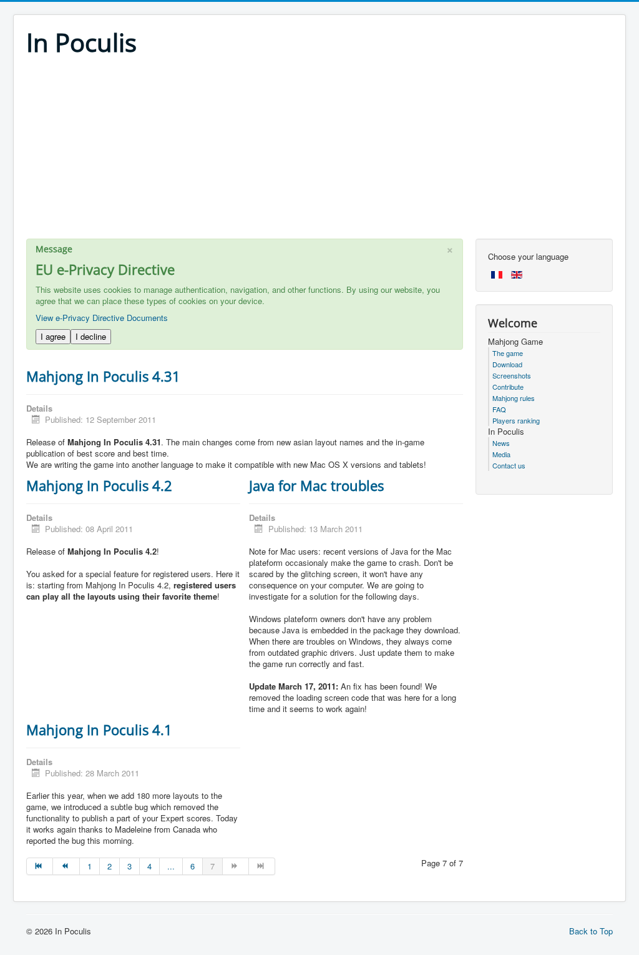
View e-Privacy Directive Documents (102, 318)
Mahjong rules (513, 398)
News (501, 443)
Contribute (508, 387)
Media (501, 454)
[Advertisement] (319, 151)
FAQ (499, 409)
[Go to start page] (39, 866)
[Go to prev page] (66, 866)
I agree (53, 336)
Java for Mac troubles (316, 485)
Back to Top (591, 931)
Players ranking (516, 420)
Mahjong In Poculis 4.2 (99, 485)
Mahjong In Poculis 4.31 (103, 376)
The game (507, 353)
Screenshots (511, 375)
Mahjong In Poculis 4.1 (99, 729)
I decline (91, 336)
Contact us (508, 465)
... (171, 866)
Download (507, 364)
